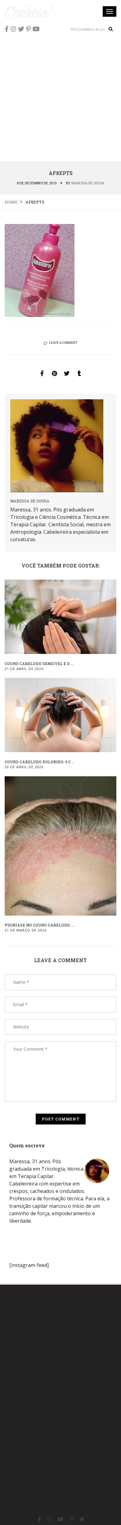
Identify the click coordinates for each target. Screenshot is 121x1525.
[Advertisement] (60, 97)
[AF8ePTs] (42, 373)
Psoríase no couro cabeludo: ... (39, 924)
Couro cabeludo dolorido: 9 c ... (39, 761)
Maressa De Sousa (88, 183)
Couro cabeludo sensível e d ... (39, 663)
